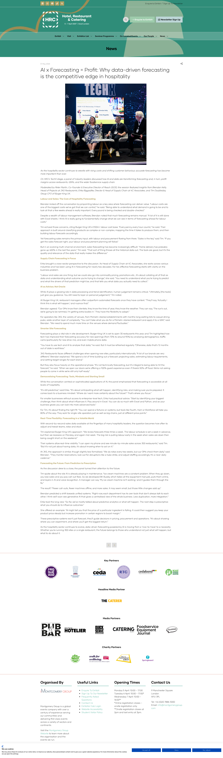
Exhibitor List (83, 36)
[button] (126, 19)
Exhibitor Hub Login (91, 706)
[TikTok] (57, 3)
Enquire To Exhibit (90, 690)
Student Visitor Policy (92, 712)
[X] (62, 3)
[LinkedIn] (42, 3)
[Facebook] (52, 3)
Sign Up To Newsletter (173, 3)
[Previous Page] (108, 545)
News (162, 36)
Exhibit (58, 36)
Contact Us (87, 703)
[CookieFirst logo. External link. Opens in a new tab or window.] (2, 746)
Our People (149, 36)
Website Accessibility (92, 709)
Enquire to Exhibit (153, 3)
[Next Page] (114, 545)
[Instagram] (47, 3)
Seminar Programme (104, 36)
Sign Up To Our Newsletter (95, 693)
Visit (69, 36)
